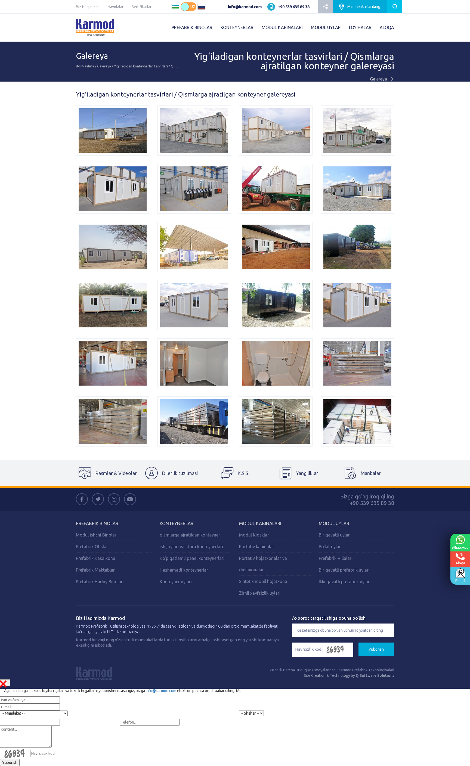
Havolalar (115, 7)
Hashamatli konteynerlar (184, 569)
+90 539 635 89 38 (294, 7)
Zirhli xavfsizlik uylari (259, 593)
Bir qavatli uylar (334, 534)
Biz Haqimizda (88, 7)
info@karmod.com (245, 7)
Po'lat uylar (330, 546)
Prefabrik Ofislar (92, 546)
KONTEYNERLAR (237, 27)
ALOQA (387, 27)
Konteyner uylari (176, 581)
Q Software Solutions (375, 675)
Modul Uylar (334, 523)
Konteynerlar (176, 523)
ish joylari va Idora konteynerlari (191, 546)
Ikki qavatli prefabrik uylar (344, 581)
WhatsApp (460, 547)
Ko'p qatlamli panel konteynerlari (192, 558)
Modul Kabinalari (260, 523)
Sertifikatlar (141, 7)
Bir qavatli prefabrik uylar (344, 569)
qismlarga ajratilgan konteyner (190, 534)
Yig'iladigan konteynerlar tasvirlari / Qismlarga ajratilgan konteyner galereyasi (294, 61)
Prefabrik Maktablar (95, 569)
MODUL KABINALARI (282, 27)
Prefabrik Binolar (97, 523)
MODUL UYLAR (326, 27)
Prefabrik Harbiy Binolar (99, 581)
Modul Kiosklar (254, 534)
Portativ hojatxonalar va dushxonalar (263, 564)
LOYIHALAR (360, 27)
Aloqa (460, 563)
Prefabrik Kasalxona (95, 558)
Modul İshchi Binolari (97, 534)
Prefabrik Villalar (335, 558)
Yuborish (376, 649)
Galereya (104, 66)
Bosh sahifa (85, 66)
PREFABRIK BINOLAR (192, 27)
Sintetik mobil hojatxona (263, 581)
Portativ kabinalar (256, 546)
